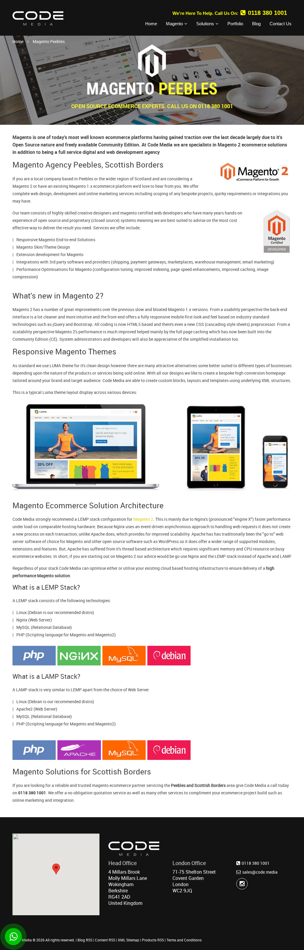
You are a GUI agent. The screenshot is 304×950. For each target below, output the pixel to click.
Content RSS (105, 940)
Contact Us (281, 23)
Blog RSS (84, 940)
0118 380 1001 (267, 13)
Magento (174, 23)
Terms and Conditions (184, 940)
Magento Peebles (49, 41)
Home (151, 23)
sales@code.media (260, 872)
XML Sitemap (128, 940)
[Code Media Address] (133, 850)
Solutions (205, 23)
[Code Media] (38, 18)
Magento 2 (143, 519)
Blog (256, 23)
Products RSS (153, 940)
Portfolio (235, 23)
